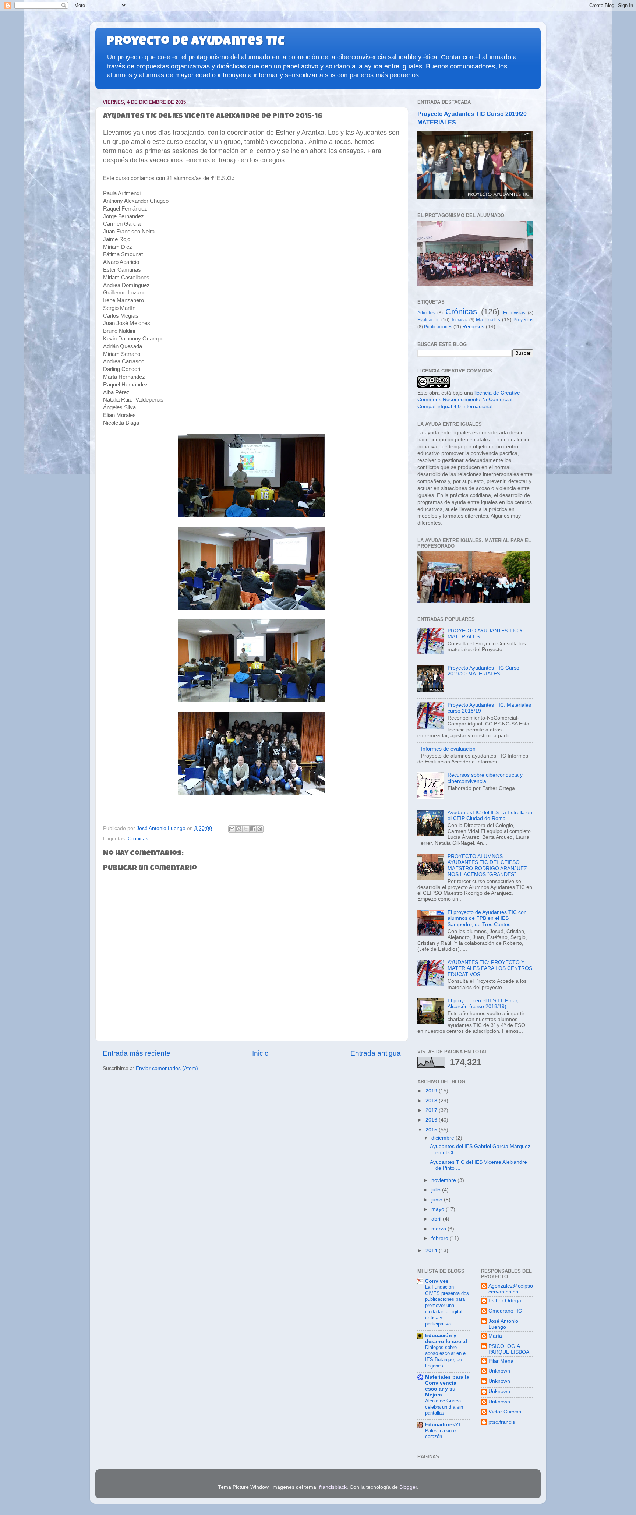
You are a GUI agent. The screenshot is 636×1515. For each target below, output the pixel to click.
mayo (438, 1209)
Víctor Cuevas (504, 1412)
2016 (432, 1120)
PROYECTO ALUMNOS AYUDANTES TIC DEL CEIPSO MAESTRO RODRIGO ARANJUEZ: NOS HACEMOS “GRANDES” (488, 865)
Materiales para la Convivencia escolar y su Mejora (447, 1386)
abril (437, 1219)
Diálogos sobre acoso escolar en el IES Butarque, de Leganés (446, 1357)
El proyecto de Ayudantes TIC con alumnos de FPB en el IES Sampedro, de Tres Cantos (487, 918)
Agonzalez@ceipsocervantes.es (510, 1289)
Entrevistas (514, 312)
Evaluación (428, 319)
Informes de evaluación (448, 749)
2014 (432, 1250)
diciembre (443, 1138)
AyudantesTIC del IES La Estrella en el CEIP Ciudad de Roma (490, 815)
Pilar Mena (500, 1361)
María (495, 1336)
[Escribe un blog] (239, 829)
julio (436, 1190)
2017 (432, 1110)
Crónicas (138, 838)
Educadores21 (443, 1424)
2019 (432, 1091)
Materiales (488, 319)
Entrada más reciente (136, 1053)
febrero (440, 1238)
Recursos (473, 326)
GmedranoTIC (505, 1311)
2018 (432, 1100)
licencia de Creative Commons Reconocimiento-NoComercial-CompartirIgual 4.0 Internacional (468, 400)
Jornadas (459, 320)
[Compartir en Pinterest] (260, 829)
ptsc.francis (501, 1422)
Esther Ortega (504, 1300)
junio (437, 1200)
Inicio (260, 1053)
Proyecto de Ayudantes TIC (195, 42)
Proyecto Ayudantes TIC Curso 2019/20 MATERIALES (483, 671)
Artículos (426, 312)
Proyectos (523, 319)
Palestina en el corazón (441, 1434)
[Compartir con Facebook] (253, 829)
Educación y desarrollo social (446, 1338)
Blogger (408, 1487)
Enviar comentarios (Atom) (167, 1068)
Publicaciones (438, 326)
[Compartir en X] (246, 829)
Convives (437, 1281)
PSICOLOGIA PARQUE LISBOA (508, 1349)
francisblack (333, 1487)
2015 (432, 1130)
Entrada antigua (375, 1053)
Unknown (499, 1371)
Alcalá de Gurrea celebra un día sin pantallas (444, 1407)
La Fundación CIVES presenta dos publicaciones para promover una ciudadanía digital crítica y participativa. (447, 1305)
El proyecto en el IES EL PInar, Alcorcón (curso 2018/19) (483, 1003)
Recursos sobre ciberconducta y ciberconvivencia (485, 778)
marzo (439, 1229)
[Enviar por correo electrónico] (232, 829)
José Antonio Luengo (503, 1324)
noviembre (444, 1180)
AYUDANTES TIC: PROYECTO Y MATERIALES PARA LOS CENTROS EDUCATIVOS (490, 968)
